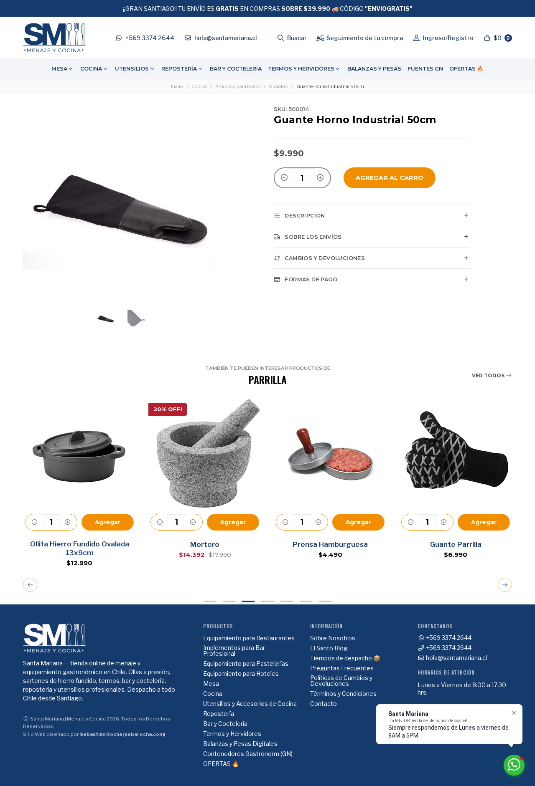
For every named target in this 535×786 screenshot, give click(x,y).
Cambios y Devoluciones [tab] (325, 258)
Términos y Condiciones (343, 694)
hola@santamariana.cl (456, 658)
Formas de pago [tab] (311, 279)
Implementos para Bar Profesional (234, 651)
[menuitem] (62, 68)
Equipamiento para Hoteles (241, 674)
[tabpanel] (79, 481)
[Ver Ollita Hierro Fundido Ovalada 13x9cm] (79, 453)
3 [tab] (248, 601)
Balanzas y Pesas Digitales (240, 744)
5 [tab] (286, 601)
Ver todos (489, 375)
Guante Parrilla (456, 544)
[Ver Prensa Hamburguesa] (330, 453)
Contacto (323, 704)
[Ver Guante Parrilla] (455, 453)
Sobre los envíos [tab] (313, 237)
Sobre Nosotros (332, 638)
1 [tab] (210, 601)
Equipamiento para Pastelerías (245, 664)
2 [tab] (229, 601)
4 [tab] (267, 601)
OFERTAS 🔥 (466, 69)
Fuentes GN (425, 69)
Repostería (179, 69)
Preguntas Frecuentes (342, 668)
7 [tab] (325, 601)
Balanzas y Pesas (374, 69)
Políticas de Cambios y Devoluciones (341, 681)
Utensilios (132, 69)
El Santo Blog (328, 648)
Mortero (204, 544)
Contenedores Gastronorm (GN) (248, 754)
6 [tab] (306, 601)
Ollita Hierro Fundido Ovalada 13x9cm (79, 548)
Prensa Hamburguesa (330, 544)
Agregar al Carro (389, 178)
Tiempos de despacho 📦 (345, 658)
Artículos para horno (237, 86)
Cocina (91, 69)
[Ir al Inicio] (54, 37)
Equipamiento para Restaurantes (249, 638)
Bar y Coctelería (236, 69)
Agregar (107, 522)
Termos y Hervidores (301, 69)
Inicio (177, 86)
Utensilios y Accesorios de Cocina (250, 704)
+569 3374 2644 (448, 638)
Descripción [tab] (305, 215)
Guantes (278, 86)
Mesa (59, 69)
